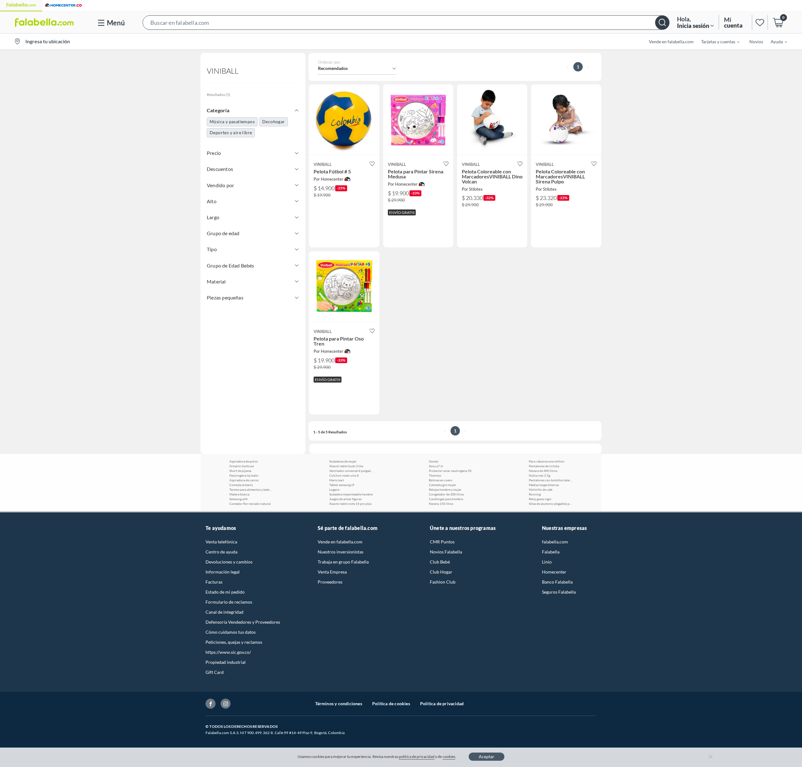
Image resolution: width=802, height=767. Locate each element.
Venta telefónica (221, 541)
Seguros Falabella (559, 592)
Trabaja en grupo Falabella (343, 561)
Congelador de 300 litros (446, 494)
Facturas (214, 582)
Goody (433, 461)
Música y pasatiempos (232, 121)
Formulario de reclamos (229, 602)
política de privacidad (417, 756)
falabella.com (555, 541)
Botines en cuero (440, 480)
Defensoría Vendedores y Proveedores (243, 622)
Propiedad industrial (226, 662)
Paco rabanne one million (547, 461)
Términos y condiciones (338, 703)
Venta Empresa (332, 571)
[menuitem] (716, 41)
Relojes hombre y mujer (445, 489)
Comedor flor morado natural (250, 503)
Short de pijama (240, 471)
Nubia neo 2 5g (539, 475)
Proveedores (330, 582)
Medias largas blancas (544, 485)
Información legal (223, 571)
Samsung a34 (238, 499)
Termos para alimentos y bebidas (251, 489)
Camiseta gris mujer (442, 485)
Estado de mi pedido (225, 592)
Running (535, 494)
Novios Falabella (446, 551)
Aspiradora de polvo (243, 461)
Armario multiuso (241, 466)
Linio (547, 561)
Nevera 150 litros (441, 503)
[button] (406, 22)
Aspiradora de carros (243, 480)
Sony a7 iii (436, 466)
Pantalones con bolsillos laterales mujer (551, 480)
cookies (449, 756)
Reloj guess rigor (540, 499)
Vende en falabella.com (340, 541)
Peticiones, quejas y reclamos (234, 642)
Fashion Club (443, 582)
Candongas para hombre (446, 499)
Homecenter (554, 571)
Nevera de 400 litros (543, 471)
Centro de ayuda (221, 551)
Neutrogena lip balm (243, 475)
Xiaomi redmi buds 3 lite (346, 466)
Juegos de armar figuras (345, 499)
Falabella (551, 551)
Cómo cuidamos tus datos (231, 632)
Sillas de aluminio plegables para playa (551, 503)
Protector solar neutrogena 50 (450, 471)
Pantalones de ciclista (544, 466)
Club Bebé (440, 561)
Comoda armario (241, 485)
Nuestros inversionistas (340, 551)
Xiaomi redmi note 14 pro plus (350, 503)
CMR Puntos (442, 541)
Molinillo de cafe (540, 489)
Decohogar (273, 121)
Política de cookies (391, 703)
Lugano (334, 489)
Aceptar (486, 756)
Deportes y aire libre (231, 132)
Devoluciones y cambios (229, 561)
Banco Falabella (557, 582)
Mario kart (336, 480)
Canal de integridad (224, 612)
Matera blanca (239, 494)
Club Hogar (441, 571)
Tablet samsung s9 (341, 485)
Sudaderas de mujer (343, 461)
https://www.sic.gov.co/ (228, 652)
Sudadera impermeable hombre (351, 494)
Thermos (435, 475)
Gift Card (215, 672)
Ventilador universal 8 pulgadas (351, 471)
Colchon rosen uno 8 (344, 475)
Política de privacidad (442, 703)
